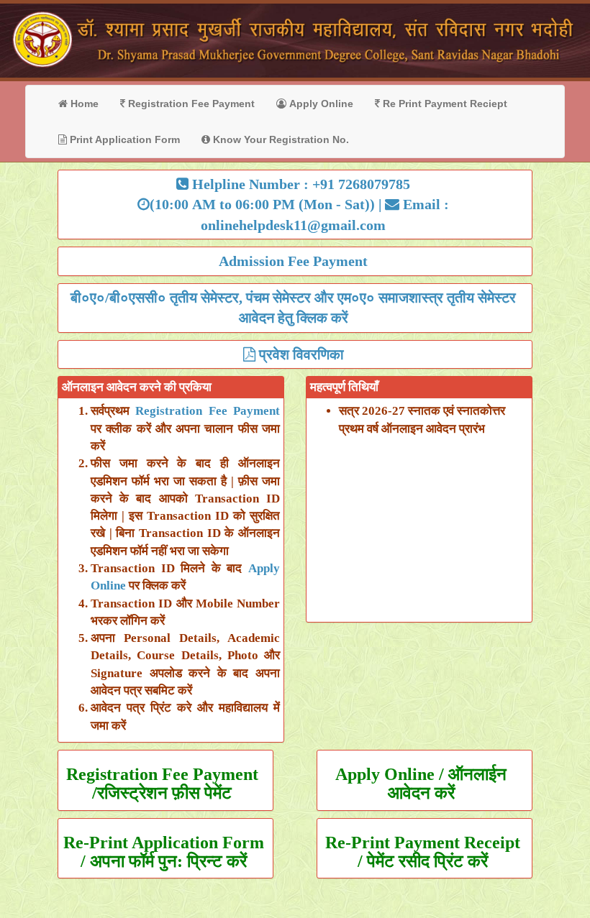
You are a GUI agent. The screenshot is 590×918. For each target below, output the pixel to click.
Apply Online (319, 103)
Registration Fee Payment (190, 103)
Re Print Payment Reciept (443, 103)
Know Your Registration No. (279, 139)
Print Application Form (123, 139)
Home (83, 103)
